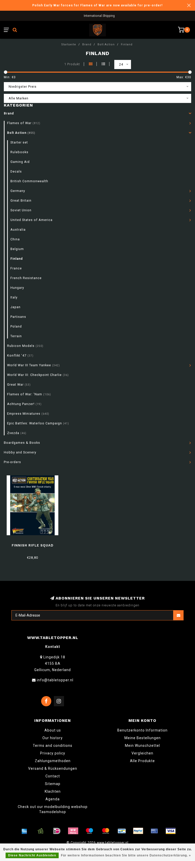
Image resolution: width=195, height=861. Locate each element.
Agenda (52, 799)
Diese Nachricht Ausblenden (32, 855)
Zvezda (16, 433)
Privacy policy (52, 753)
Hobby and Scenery (20, 452)
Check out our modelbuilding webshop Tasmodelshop (53, 809)
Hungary (17, 288)
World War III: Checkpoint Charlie (38, 375)
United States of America (31, 220)
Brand (9, 113)
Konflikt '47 (20, 355)
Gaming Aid (20, 162)
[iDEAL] (57, 831)
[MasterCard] (105, 831)
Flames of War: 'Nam (29, 394)
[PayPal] (138, 831)
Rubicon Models (25, 346)
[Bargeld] (40, 831)
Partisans (18, 317)
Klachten (53, 791)
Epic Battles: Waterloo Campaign (38, 423)
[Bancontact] (122, 831)
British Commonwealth (29, 181)
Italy (14, 297)
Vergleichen (142, 753)
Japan (15, 307)
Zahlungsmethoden (53, 761)
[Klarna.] (73, 831)
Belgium (17, 249)
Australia (18, 229)
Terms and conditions (52, 745)
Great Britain (20, 200)
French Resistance (26, 278)
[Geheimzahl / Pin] (154, 831)
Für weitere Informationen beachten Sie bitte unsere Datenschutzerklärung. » (126, 855)
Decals (16, 171)
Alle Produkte (142, 761)
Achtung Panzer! (24, 404)
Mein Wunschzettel (142, 745)
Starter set (19, 142)
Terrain (16, 336)
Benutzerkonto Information (142, 730)
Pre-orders (12, 462)
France (16, 268)
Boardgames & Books (22, 443)
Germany (17, 191)
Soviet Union (20, 210)
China (15, 239)
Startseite (68, 44)
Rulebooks (19, 152)
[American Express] (24, 831)
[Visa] (170, 831)
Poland (16, 326)
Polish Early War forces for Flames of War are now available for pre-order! (97, 5)
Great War (19, 384)
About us (52, 730)
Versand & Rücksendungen (52, 768)
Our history (52, 738)
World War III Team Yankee (33, 365)
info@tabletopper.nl (55, 680)
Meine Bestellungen (142, 738)
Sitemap (52, 784)
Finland (16, 258)
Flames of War (23, 123)
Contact (52, 776)
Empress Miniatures (28, 413)
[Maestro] (89, 831)
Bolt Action (21, 133)
